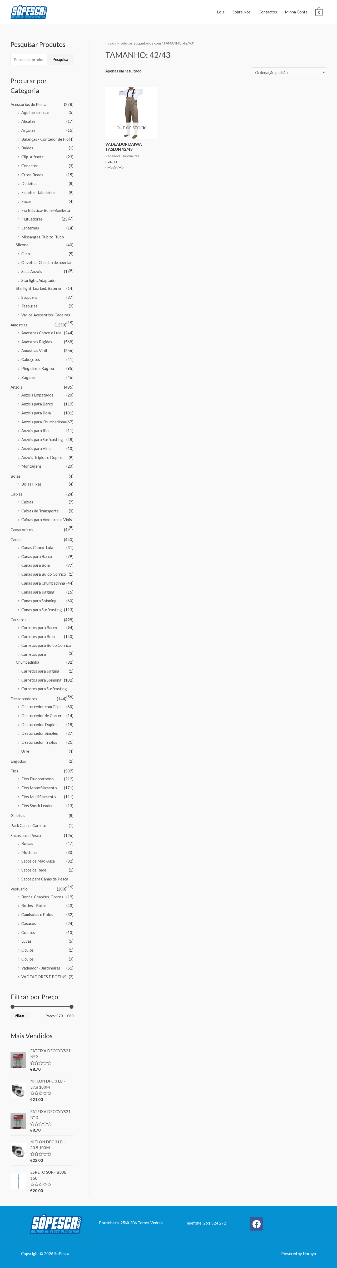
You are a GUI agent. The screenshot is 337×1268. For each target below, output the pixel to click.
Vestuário (19, 889)
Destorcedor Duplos (39, 724)
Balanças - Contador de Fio (45, 139)
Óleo (25, 253)
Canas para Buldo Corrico (43, 574)
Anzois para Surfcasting (42, 439)
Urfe (25, 751)
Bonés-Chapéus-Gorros (42, 896)
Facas (26, 201)
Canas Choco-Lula (37, 547)
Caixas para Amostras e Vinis (46, 519)
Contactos (268, 11)
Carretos (18, 619)
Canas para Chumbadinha (43, 583)
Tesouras (29, 305)
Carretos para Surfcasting (44, 688)
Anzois (16, 387)
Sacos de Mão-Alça (38, 861)
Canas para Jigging (37, 592)
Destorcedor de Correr (41, 715)
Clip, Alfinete (32, 156)
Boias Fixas (31, 484)
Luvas (26, 941)
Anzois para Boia (36, 412)
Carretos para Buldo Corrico (46, 645)
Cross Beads (32, 174)
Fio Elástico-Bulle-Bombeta (45, 210)
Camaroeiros (22, 529)
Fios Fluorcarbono (37, 778)
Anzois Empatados (37, 395)
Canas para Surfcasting (41, 609)
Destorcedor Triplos (39, 742)
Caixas (16, 494)
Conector (29, 165)
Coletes (28, 932)
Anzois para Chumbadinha (43, 421)
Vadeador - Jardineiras (41, 968)
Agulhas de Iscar (35, 112)
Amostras (19, 324)
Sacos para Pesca (26, 835)
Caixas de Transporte (40, 510)
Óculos (27, 950)
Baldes (27, 147)
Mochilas (29, 852)
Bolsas (27, 843)
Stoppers (29, 297)
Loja (221, 11)
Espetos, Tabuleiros (38, 192)
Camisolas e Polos (37, 914)
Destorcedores (24, 698)
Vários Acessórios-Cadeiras (45, 314)
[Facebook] (256, 1224)
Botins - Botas (34, 905)
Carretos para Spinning (41, 680)
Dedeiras (29, 183)
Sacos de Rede (33, 870)
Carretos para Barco (39, 627)
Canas (16, 539)
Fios (14, 770)
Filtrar (19, 1015)
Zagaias (28, 377)
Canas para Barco (36, 556)
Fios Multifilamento (38, 796)
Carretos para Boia (38, 636)
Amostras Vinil (34, 350)
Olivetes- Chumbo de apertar (46, 262)
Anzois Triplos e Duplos (42, 457)
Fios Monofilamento (39, 787)
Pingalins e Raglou (37, 368)
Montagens (31, 466)
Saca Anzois (31, 271)
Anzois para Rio (35, 430)
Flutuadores (32, 219)
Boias (16, 476)
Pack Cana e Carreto (28, 825)
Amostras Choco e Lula (41, 332)
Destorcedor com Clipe (41, 706)
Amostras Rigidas (36, 341)
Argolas (28, 130)
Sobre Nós (241, 11)
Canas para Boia (35, 565)
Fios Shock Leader (37, 805)
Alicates (28, 121)
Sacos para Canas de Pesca (44, 879)
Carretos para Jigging (40, 671)
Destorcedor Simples (39, 733)
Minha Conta (296, 11)
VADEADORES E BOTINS (43, 976)
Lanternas (30, 228)
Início (109, 43)
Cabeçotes (30, 359)
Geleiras (18, 815)
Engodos (18, 761)
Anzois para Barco (37, 404)
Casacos (28, 923)
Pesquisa (60, 59)
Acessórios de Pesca (28, 104)
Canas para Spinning (39, 600)
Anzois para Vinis (36, 448)
